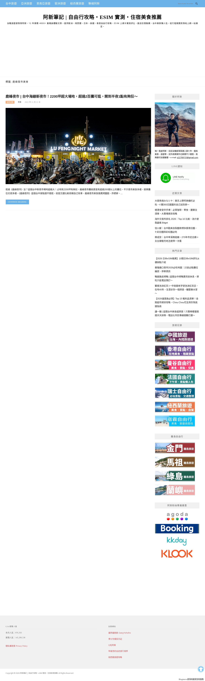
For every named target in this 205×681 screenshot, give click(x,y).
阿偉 (19, 102)
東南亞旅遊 (44, 3)
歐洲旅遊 (60, 3)
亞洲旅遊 (26, 3)
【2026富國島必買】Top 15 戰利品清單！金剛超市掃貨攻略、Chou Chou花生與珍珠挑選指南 (176, 302)
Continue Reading (17, 202)
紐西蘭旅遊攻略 (115, 657)
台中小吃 (10, 102)
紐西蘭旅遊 (77, 3)
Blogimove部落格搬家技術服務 (191, 679)
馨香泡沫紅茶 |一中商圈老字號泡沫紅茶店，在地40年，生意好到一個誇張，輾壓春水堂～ (176, 290)
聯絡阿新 (94, 3)
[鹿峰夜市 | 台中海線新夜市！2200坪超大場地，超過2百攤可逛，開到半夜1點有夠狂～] (78, 146)
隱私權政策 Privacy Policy (16, 646)
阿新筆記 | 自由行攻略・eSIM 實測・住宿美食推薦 (102, 17)
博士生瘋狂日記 (115, 639)
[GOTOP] (201, 669)
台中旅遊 (11, 3)
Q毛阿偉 (112, 645)
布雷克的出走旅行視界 (118, 651)
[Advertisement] (102, 55)
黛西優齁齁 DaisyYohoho (119, 632)
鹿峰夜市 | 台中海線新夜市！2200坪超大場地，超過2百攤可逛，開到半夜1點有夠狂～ (72, 96)
